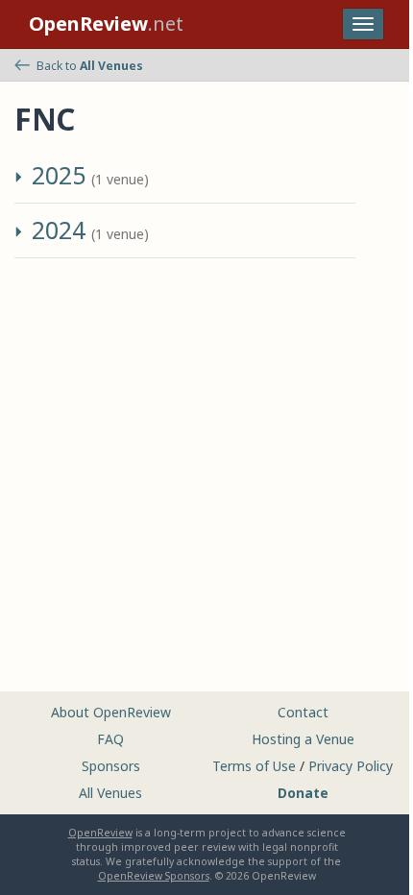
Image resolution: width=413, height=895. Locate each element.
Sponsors (111, 766)
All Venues (110, 793)
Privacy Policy (350, 766)
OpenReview (100, 832)
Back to (89, 66)
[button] (21, 180)
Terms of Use (254, 766)
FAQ (110, 739)
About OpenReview (111, 712)
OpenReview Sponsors (153, 876)
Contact (303, 712)
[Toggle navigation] (363, 24)
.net (106, 23)
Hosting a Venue (303, 739)
